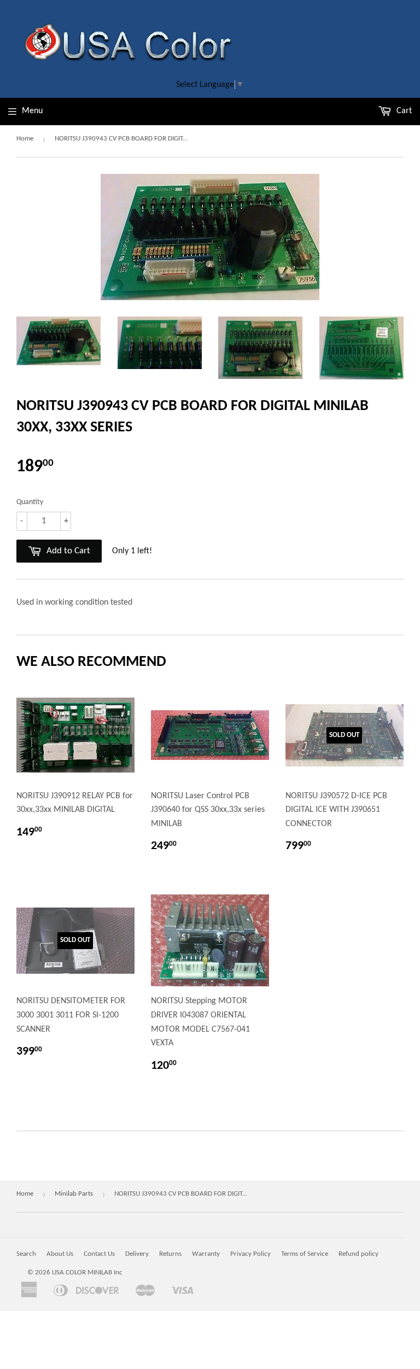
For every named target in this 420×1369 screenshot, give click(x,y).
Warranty (206, 1253)
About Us (59, 1253)
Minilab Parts (74, 1193)
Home (24, 138)
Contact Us (99, 1253)
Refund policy (358, 1253)
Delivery (137, 1253)
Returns (170, 1253)
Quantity (29, 502)
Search (26, 1253)
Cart (403, 111)
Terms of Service (304, 1253)
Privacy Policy (250, 1253)
